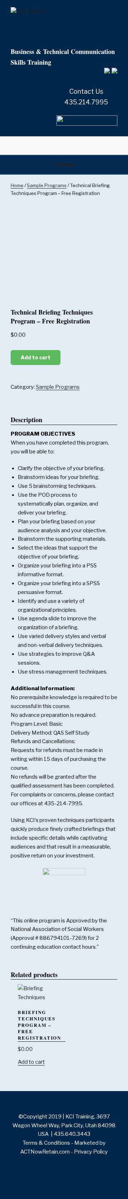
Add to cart (35, 357)
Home (17, 185)
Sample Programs (46, 185)
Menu (68, 165)
